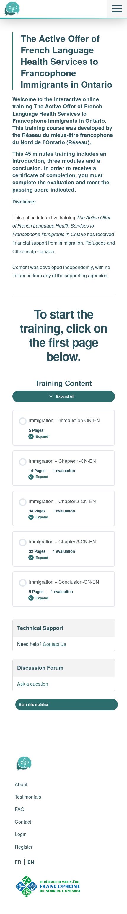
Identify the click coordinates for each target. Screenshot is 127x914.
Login (21, 834)
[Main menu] (117, 9)
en (30, 862)
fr (18, 862)
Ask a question (32, 683)
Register (23, 846)
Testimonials (28, 796)
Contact (23, 821)
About (21, 784)
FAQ (19, 809)
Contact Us (54, 644)
